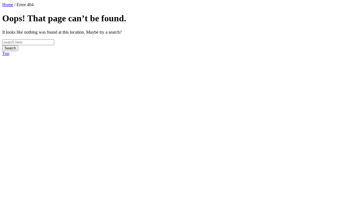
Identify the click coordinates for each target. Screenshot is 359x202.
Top (5, 53)
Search (10, 48)
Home (7, 4)
